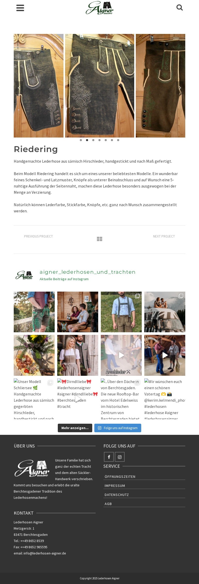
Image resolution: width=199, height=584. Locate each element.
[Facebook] (109, 457)
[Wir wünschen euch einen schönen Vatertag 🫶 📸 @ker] (164, 398)
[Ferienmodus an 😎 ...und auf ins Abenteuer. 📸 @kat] (164, 312)
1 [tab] (80, 140)
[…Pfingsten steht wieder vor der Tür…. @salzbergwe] (164, 355)
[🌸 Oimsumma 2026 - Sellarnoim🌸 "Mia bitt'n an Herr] (34, 355)
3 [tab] (93, 140)
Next (180, 87)
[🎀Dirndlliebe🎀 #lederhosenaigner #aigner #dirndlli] (77, 398)
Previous (19, 87)
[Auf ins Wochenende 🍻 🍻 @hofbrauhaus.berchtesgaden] (77, 312)
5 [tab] (105, 140)
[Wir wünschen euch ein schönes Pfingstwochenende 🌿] (77, 355)
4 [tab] (99, 140)
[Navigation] (20, 8)
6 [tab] (112, 140)
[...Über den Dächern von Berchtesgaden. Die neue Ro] (121, 398)
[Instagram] (120, 457)
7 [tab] (118, 140)
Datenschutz (117, 494)
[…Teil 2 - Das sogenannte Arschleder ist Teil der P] (121, 355)
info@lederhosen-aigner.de (45, 553)
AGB (108, 503)
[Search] (179, 8)
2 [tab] (87, 140)
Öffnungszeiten (120, 476)
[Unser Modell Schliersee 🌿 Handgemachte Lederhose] (34, 398)
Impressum (115, 485)
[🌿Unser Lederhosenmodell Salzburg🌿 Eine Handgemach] (121, 312)
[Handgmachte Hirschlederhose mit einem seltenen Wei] (34, 312)
